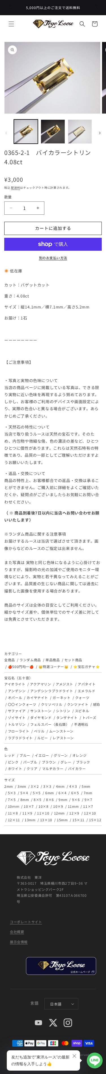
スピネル (82, 710)
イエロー (42, 755)
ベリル (39, 731)
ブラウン (49, 762)
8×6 (50, 799)
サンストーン (40, 710)
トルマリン (17, 724)
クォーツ (82, 697)
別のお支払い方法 (53, 257)
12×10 (90, 813)
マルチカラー (52, 768)
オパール (15, 697)
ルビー (42, 737)
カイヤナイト (37, 697)
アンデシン (17, 690)
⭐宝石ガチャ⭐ (86, 666)
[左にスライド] (6, 133)
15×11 (78, 819)
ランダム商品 (30, 659)
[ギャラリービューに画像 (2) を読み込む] (53, 131)
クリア (32, 768)
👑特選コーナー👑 (53, 666)
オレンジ (79, 755)
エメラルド (87, 690)
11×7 (88, 806)
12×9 (74, 813)
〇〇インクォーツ (22, 704)
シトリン (63, 710)
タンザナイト (66, 717)
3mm (22, 786)
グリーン (61, 755)
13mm (30, 819)
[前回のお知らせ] (10, 7)
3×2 (35, 786)
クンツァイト (77, 704)
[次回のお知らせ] (95, 7)
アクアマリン (40, 684)
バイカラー (77, 768)
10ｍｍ (13, 806)
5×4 (24, 792)
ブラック (83, 762)
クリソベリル (51, 704)
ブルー (25, 755)
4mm (60, 786)
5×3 (12, 792)
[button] (11, 24)
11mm (73, 806)
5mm (86, 786)
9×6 (76, 799)
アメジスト (64, 684)
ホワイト (15, 768)
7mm (88, 792)
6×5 (75, 792)
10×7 (29, 806)
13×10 (46, 819)
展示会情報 (19, 941)
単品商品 (53, 659)
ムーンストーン (61, 731)
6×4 (62, 792)
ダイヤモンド (40, 717)
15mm (62, 819)
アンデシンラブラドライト (51, 690)
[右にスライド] (100, 133)
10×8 (43, 806)
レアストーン (63, 737)
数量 (8, 196)
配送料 (15, 187)
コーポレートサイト (26, 921)
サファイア (17, 710)
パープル (30, 762)
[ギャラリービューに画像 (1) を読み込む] (26, 131)
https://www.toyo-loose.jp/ (60, 966)
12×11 (14, 819)
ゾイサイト (17, 717)
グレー (65, 762)
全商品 (9, 659)
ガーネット (61, 697)
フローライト (18, 731)
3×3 (47, 786)
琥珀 (96, 704)
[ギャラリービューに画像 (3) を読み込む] (80, 131)
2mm (8, 786)
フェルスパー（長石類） (49, 724)
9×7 (88, 799)
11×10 (43, 813)
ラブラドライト (20, 737)
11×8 (13, 813)
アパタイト (87, 684)
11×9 (27, 813)
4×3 (73, 786)
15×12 (95, 819)
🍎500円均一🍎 (21, 666)
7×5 (12, 799)
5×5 (37, 792)
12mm (59, 813)
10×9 (58, 806)
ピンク (13, 762)
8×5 (38, 799)
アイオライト (14, 684)
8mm (24, 799)
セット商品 (73, 659)
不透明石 (81, 724)
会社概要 (17, 931)
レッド (9, 755)
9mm (63, 799)
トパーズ (89, 717)
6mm (49, 792)
